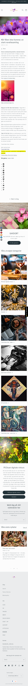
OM (3, 608)
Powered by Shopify (20, 683)
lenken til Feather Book (9, 78)
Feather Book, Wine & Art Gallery (9, 155)
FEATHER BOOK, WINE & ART (12, 683)
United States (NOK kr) (13, 675)
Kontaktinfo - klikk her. (8, 644)
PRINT (4, 635)
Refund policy (6, 595)
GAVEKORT (5, 625)
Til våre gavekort (14, 243)
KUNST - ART (5, 621)
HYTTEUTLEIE (6, 628)
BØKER (4, 615)
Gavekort (3, 312)
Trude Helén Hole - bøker (7, 342)
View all (25, 527)
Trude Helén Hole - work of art (8, 433)
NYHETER (5, 631)
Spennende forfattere (6, 372)
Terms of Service (7, 592)
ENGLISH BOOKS (6, 618)
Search (4, 588)
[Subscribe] (23, 520)
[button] (2, 10)
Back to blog (15, 199)
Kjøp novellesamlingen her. (7, 102)
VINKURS (5, 611)
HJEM (4, 605)
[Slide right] (17, 568)
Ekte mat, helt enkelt (9, 548)
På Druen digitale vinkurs (7, 281)
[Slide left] (10, 568)
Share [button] (4, 48)
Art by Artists (4, 403)
